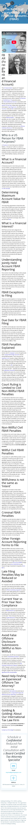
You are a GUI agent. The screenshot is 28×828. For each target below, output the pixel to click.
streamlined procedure (13, 656)
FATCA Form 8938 (17, 562)
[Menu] (25, 3)
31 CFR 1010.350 (6, 188)
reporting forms (12, 107)
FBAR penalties (10, 117)
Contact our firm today (7, 730)
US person (5, 145)
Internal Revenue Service (10, 102)
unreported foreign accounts (11, 354)
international (12, 691)
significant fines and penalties (9, 672)
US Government (8, 88)
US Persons (23, 98)
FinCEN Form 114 (7, 100)
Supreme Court (6, 358)
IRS (12, 109)
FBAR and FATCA (10, 610)
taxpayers (12, 353)
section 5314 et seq (6, 105)
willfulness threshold (9, 370)
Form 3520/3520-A (15, 564)
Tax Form (4, 109)
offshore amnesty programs (13, 590)
